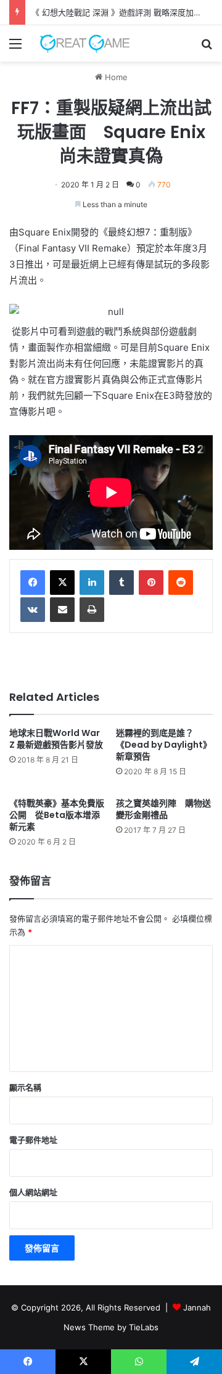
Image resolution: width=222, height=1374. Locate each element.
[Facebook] (32, 582)
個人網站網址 (33, 1192)
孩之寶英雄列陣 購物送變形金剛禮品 (163, 809)
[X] (62, 582)
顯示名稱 (25, 1087)
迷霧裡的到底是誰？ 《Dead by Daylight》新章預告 (164, 745)
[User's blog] (80, 43)
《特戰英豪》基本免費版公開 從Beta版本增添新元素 (56, 815)
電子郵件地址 (33, 1140)
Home (115, 77)
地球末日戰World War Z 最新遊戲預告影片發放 (56, 739)
